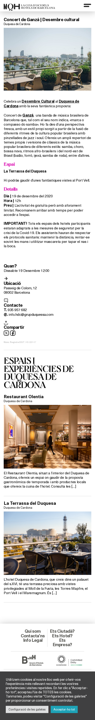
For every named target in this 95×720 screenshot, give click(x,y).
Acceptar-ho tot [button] (64, 709)
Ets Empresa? (62, 642)
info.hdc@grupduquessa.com (31, 314)
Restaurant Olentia (24, 396)
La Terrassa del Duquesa (30, 503)
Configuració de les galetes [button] (27, 709)
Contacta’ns (33, 636)
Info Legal (32, 640)
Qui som (33, 631)
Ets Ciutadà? (62, 631)
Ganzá (27, 115)
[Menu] (87, 5)
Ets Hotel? (62, 636)
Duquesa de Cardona (17, 24)
